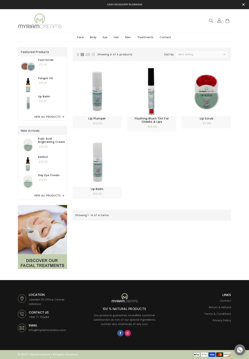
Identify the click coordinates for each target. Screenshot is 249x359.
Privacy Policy (222, 320)
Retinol (43, 157)
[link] (42, 237)
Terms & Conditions (217, 314)
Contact (225, 301)
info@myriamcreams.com (47, 330)
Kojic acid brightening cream (51, 140)
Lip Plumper (97, 118)
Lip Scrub (206, 118)
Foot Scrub (46, 60)
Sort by (169, 54)
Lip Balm (44, 96)
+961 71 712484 (39, 317)
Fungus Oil (45, 78)
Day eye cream (49, 175)
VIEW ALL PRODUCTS (47, 117)
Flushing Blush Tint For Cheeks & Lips (152, 120)
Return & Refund (220, 307)
